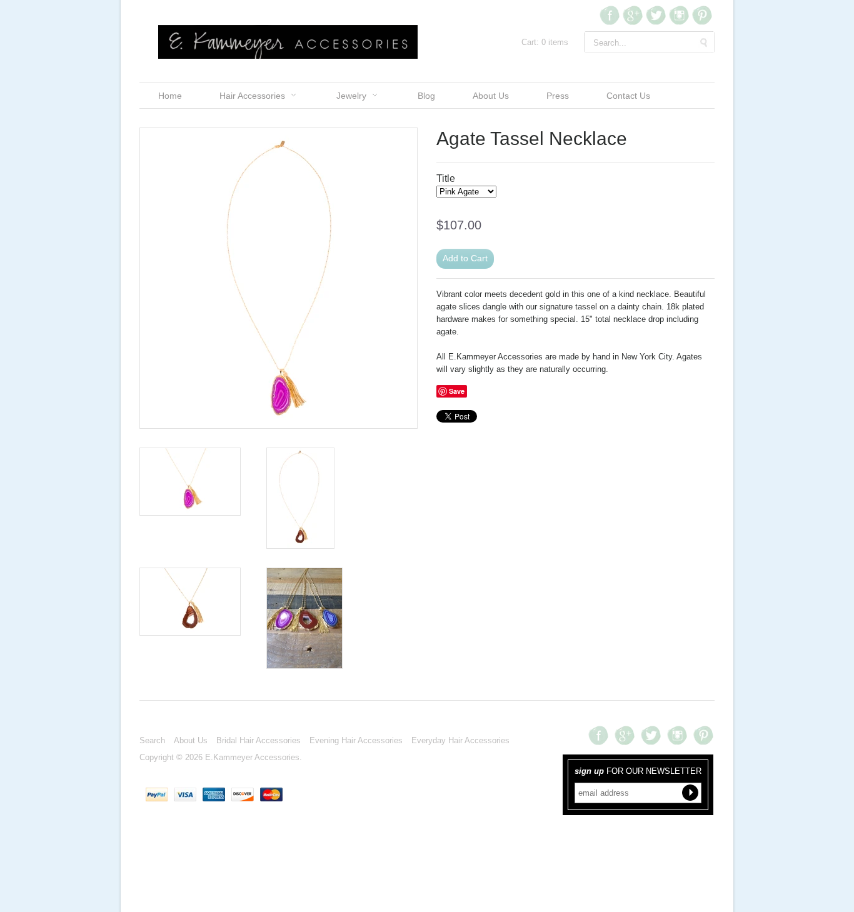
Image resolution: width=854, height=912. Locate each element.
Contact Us (628, 95)
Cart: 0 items (544, 42)
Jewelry (351, 95)
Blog (426, 95)
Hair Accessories (252, 95)
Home (170, 95)
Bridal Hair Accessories (258, 740)
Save (457, 391)
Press (557, 95)
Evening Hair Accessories (356, 740)
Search (152, 740)
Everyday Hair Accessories (460, 740)
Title (445, 178)
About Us (491, 95)
